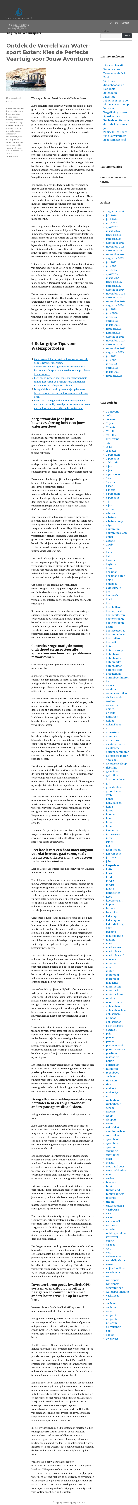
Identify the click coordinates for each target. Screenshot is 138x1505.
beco (109, 568)
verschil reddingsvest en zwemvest (116, 1233)
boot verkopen (115, 618)
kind (109, 877)
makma (110, 939)
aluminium (113, 529)
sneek (109, 1123)
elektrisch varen (116, 744)
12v (108, 442)
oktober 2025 (114, 250)
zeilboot (111, 1303)
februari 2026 (114, 234)
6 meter (110, 489)
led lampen (113, 920)
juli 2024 (111, 309)
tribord (110, 1201)
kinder (110, 884)
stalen (110, 1162)
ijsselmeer (112, 830)
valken (110, 1217)
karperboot (113, 865)
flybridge (111, 767)
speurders (112, 1151)
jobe (108, 861)
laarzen (110, 908)
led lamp (111, 916)
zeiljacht (111, 1315)
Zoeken (127, 36)
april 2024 (112, 320)
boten (9, 102)
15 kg (109, 446)
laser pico (112, 912)
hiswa (109, 810)
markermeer (113, 947)
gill (108, 783)
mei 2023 (111, 364)
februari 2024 (114, 328)
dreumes (111, 736)
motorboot (112, 974)
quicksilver (112, 1064)
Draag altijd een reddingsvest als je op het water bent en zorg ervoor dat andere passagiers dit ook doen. (61, 393)
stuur (109, 1174)
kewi (109, 873)
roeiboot (111, 1088)
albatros (111, 517)
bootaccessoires (115, 630)
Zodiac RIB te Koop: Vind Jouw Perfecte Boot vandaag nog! (115, 135)
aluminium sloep (116, 532)
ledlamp (111, 931)
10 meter (111, 419)
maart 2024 (113, 324)
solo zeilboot (113, 1135)
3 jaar (109, 466)
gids (13, 114)
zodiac (110, 1334)
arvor (109, 548)
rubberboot (113, 1100)
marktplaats (113, 951)
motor (110, 971)
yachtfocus (112, 1295)
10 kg (109, 415)
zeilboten (112, 1307)
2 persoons (112, 458)
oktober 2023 (114, 344)
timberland (113, 1190)
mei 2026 (111, 223)
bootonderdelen (116, 634)
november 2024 (115, 293)
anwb (109, 544)
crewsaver (112, 705)
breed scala (11, 111)
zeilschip (111, 1323)
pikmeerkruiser (115, 1049)
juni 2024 (112, 313)
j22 (108, 845)
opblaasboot (113, 1021)
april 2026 (112, 227)
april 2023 (112, 367)
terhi (109, 1186)
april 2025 (112, 274)
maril (109, 943)
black (109, 599)
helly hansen (114, 802)
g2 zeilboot (113, 771)
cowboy (110, 701)
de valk (110, 712)
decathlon (112, 716)
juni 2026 (112, 219)
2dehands (112, 462)
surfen (110, 1178)
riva (108, 1084)
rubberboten (113, 1104)
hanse (109, 798)
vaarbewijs (112, 1209)
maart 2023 (113, 371)
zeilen (9, 153)
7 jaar (109, 501)
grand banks (113, 791)
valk (108, 1213)
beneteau (112, 583)
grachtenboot (114, 787)
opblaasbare (113, 1006)
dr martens (113, 732)
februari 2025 (114, 281)
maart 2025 (113, 278)
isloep (109, 841)
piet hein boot (114, 1045)
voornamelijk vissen (14, 142)
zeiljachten (112, 1319)
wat (108, 1276)
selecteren (11, 134)
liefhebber (18, 125)
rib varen (111, 1080)
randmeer (112, 1068)
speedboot (112, 1139)
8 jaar (109, 505)
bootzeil (111, 642)
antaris (110, 540)
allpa (109, 525)
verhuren (111, 1225)
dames (110, 709)
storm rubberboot (117, 1170)
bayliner (111, 564)
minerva (111, 963)
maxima (111, 959)
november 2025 (115, 246)
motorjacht (113, 990)
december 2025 (115, 242)
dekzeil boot (113, 724)
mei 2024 (111, 317)
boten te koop (114, 650)
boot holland (114, 607)
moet (109, 967)
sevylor (110, 1111)
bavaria (110, 560)
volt (108, 1252)
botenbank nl (114, 658)
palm (109, 1033)
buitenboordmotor (117, 677)
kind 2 (110, 881)
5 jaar (109, 478)
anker (109, 536)
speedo (110, 1147)
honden (111, 814)
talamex (111, 1182)
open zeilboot (114, 1025)
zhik (108, 1330)
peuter (110, 1041)
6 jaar (109, 485)
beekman (112, 571)
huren (109, 822)
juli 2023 (111, 356)
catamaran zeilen (116, 693)
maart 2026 (113, 231)
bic (108, 591)
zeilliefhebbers (12, 156)
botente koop (114, 665)
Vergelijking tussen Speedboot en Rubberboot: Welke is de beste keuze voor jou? (116, 120)
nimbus (110, 998)
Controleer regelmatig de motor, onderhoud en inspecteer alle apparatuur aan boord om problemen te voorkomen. (62, 370)
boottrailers (113, 638)
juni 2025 (111, 266)
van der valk (113, 1221)
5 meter (110, 482)
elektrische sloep (116, 763)
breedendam (113, 673)
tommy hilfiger (115, 1193)
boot (109, 603)
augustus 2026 (115, 211)
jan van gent (113, 853)
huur (109, 826)
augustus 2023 (115, 352)
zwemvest (112, 1338)
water (8, 145)
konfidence (113, 892)
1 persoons (112, 411)
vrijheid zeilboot (116, 1268)
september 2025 (115, 254)
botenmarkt (113, 662)
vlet (108, 1248)
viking (110, 1240)
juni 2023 (111, 360)
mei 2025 (111, 270)
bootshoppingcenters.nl (19, 18)
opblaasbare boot (116, 1010)
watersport (112, 1280)
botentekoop (114, 669)
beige (109, 579)
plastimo (111, 1053)
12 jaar (110, 423)
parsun (110, 1037)
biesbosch (112, 595)
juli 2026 (111, 215)
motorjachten (114, 994)
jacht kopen (113, 849)
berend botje (114, 587)
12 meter (111, 427)
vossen (110, 1264)
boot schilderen (115, 615)
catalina (111, 689)
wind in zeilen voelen (15, 151)
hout (109, 818)
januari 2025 (113, 285)
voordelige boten (116, 1260)
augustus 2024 (115, 305)
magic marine (114, 935)
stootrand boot (115, 1166)
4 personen (113, 474)
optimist (111, 1029)
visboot (110, 1244)
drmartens (112, 740)
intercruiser (113, 834)
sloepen (111, 1119)
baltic (109, 556)
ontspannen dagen (14, 128)
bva (108, 681)
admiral (110, 513)
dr (107, 728)
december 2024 (115, 289)
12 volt (110, 431)
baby (109, 552)
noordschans (114, 1002)
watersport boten (14, 148)
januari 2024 (113, 332)
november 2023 (115, 340)
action (110, 509)
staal (109, 1158)
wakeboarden (114, 1272)
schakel (110, 1107)
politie (110, 1060)
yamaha (110, 1299)
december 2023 (115, 336)
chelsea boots (114, 697)
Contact (125, 23)
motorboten (113, 986)
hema (109, 806)
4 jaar (109, 470)
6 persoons (112, 497)
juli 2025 (111, 262)
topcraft (111, 1197)
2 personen (113, 454)
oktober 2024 (114, 297)
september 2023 (115, 348)
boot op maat (114, 611)
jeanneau (111, 857)
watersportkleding (117, 1291)
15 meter (111, 450)
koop (109, 896)
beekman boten (115, 575)
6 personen (113, 493)
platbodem (112, 1057)
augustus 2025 (115, 258)
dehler (110, 720)
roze (108, 1096)
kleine (110, 888)
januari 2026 (113, 238)
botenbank (112, 654)
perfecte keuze (13, 131)
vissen (19, 139)
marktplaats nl (115, 955)
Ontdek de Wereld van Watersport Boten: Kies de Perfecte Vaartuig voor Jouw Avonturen (49, 52)
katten (110, 869)
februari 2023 (114, 375)
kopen (15, 117)
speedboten (11, 137)
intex (109, 838)
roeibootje (112, 1092)
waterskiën (17, 145)
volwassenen (114, 1256)
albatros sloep (114, 521)
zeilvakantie (113, 1326)
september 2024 (116, 301)
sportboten (113, 1154)
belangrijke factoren (15, 108)
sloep (109, 1115)
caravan (110, 685)
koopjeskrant (114, 900)
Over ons (114, 23)
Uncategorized (115, 1205)
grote (109, 795)
